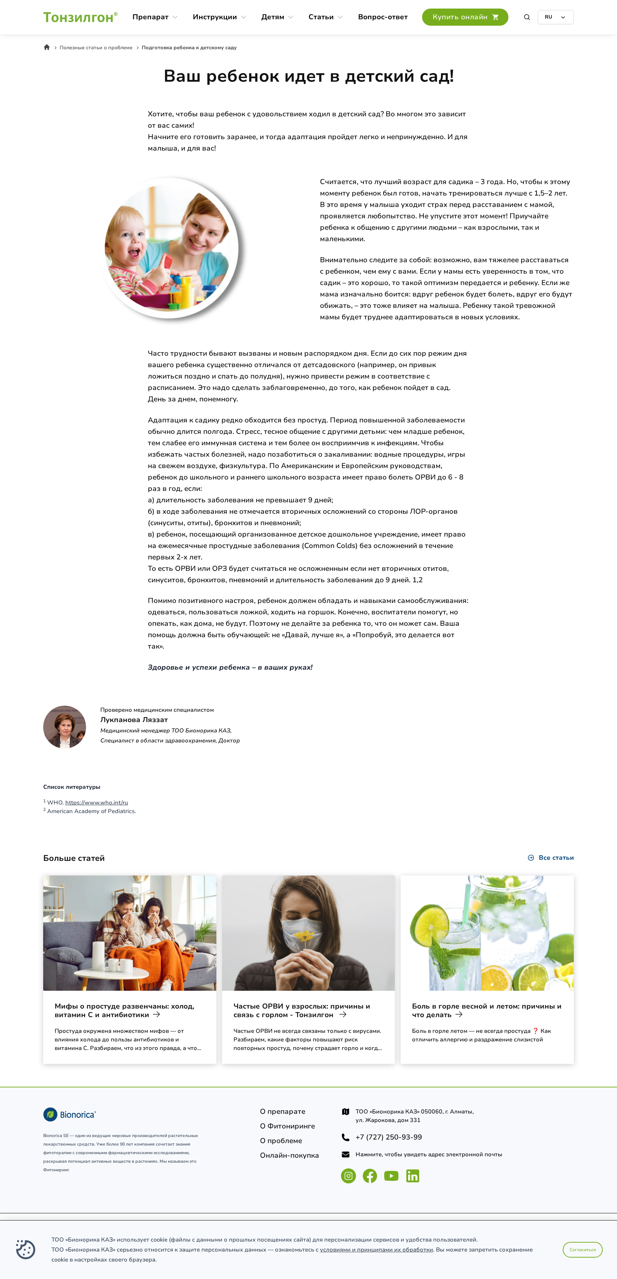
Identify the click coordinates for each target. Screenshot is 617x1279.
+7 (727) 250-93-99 (389, 1137)
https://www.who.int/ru (96, 803)
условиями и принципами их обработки (376, 1250)
